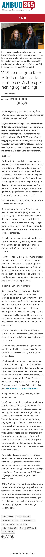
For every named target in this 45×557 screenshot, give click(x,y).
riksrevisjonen (10, 528)
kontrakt (31, 528)
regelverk (22, 524)
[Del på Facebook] (18, 103)
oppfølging (8, 524)
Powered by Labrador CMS (22, 553)
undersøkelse (28, 520)
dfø (22, 528)
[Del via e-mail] (26, 103)
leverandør (8, 532)
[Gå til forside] (18, 6)
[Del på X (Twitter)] (22, 103)
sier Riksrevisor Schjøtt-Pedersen (22, 388)
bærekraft (8, 517)
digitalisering (22, 517)
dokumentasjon (10, 520)
